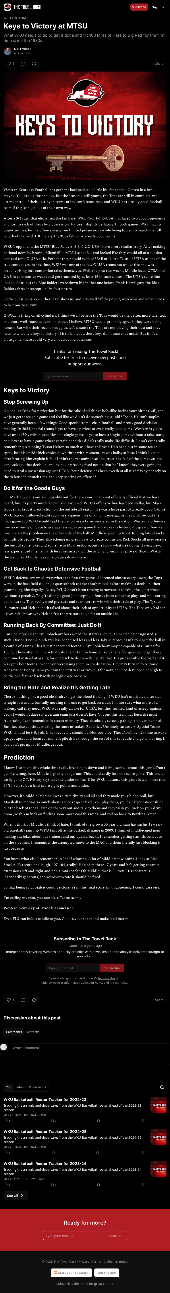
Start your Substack (73, 1272)
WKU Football (16, 18)
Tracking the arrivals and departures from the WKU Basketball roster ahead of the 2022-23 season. (72, 1107)
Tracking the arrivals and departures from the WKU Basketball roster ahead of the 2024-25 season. (72, 1139)
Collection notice (116, 1261)
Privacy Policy (118, 983)
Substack (63, 1284)
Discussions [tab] (37, 1087)
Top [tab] (8, 1087)
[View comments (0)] (23, 63)
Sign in (158, 7)
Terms (96, 1261)
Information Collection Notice (83, 983)
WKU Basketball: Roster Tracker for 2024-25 (45, 1131)
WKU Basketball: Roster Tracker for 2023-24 (45, 1163)
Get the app (107, 1272)
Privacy (84, 1261)
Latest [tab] (20, 1087)
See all (12, 1195)
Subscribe (139, 7)
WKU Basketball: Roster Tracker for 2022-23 (45, 1099)
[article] (85, 1110)
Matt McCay (22, 49)
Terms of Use (106, 978)
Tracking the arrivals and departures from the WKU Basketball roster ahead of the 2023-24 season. (72, 1171)
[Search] (162, 1087)
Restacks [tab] (32, 1032)
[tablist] (23, 1032)
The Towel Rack (35, 1115)
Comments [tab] (14, 1032)
